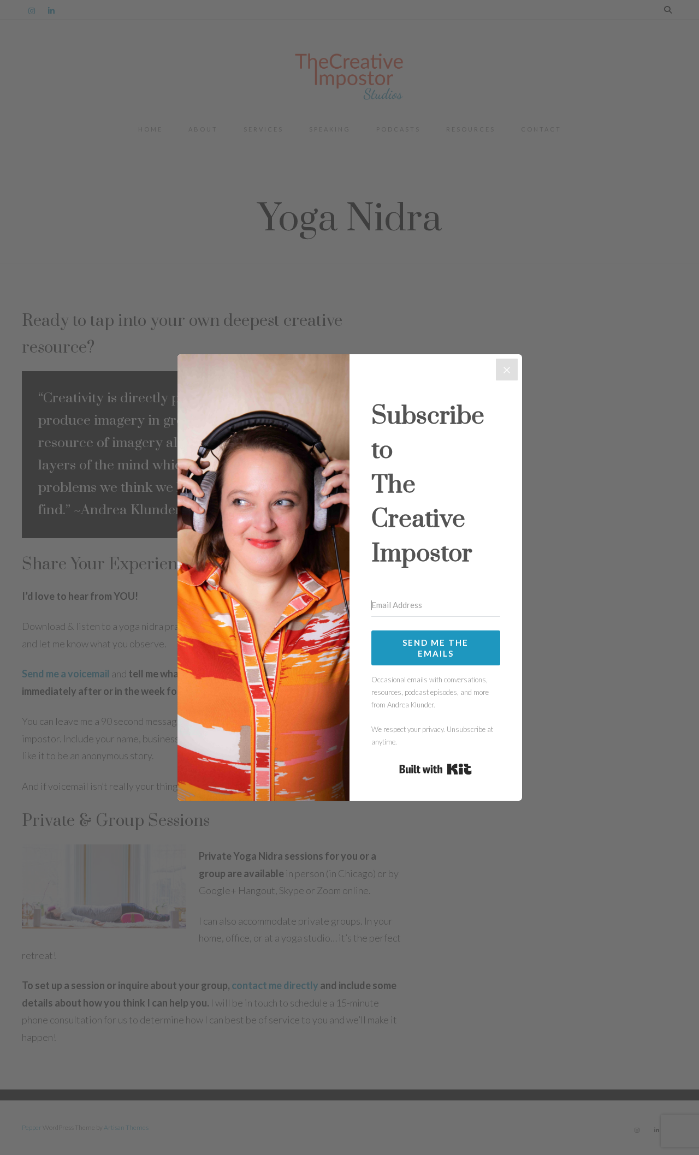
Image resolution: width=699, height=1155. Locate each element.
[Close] (507, 369)
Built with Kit (435, 769)
